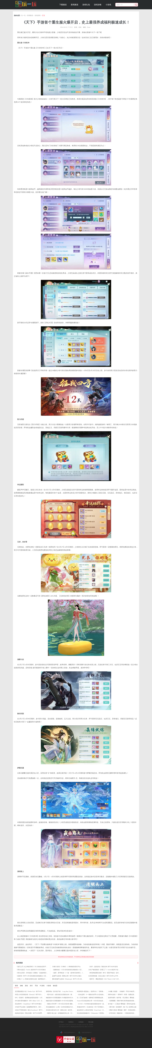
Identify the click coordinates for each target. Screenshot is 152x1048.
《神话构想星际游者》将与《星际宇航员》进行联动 (105, 973)
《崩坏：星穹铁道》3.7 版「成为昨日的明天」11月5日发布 (71, 973)
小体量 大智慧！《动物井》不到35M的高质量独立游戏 (125, 991)
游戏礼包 (86, 5)
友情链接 (80, 1022)
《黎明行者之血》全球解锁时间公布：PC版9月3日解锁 (63, 1013)
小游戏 (108, 5)
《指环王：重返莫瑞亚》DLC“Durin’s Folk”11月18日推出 (106, 979)
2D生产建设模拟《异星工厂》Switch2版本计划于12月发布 (106, 970)
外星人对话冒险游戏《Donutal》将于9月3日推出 (30, 994)
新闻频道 (74, 5)
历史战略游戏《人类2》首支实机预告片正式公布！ (62, 1007)
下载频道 (63, 5)
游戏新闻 (37, 15)
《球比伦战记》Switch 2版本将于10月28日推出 (31, 970)
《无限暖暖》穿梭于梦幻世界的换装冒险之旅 (122, 1001)
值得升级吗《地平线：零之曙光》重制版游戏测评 (124, 997)
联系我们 (71, 1022)
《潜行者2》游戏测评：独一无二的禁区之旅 (122, 1007)
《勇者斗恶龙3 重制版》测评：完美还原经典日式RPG (125, 1010)
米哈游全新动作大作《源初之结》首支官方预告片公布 (63, 1010)
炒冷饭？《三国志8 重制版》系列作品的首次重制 (124, 1004)
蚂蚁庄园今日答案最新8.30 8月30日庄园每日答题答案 (63, 1001)
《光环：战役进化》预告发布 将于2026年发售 (103, 966)
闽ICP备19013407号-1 (65, 1026)
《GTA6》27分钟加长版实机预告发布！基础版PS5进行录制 (96, 1004)
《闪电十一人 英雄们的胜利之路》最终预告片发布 (32, 979)
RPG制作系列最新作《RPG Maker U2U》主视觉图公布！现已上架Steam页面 (39, 1001)
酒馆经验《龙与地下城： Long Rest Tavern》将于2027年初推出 (66, 991)
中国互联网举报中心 (69, 1032)
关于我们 (61, 1022)
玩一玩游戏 (26, 4)
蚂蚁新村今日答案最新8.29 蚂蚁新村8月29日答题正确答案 (64, 997)
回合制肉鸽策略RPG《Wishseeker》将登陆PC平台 (92, 1013)
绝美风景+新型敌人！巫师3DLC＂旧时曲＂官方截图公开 (95, 991)
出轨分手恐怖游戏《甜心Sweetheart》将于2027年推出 (32, 1010)
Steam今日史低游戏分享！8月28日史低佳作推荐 (92, 1001)
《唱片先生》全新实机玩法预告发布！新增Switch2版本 (63, 994)
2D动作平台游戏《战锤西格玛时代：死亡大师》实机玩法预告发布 (36, 1007)
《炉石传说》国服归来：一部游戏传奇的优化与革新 (124, 1013)
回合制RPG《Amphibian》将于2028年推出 (28, 1004)
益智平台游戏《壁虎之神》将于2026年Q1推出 (66, 976)
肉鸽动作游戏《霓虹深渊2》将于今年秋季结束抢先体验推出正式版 (36, 1013)
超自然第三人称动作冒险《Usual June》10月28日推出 (94, 1010)
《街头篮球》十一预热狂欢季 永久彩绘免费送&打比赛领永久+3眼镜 (99, 994)
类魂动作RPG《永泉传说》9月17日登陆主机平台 (92, 1007)
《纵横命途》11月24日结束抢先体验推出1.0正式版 (68, 970)
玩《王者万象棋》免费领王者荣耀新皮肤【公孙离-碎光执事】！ (97, 997)
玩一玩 (23, 15)
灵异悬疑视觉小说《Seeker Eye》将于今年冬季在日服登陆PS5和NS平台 (38, 991)
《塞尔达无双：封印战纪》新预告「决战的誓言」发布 (33, 973)
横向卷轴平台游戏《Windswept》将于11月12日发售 (68, 979)
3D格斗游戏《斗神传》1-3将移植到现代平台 (66, 966)
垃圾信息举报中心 (87, 1032)
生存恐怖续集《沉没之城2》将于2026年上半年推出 (104, 976)
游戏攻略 (97, 5)
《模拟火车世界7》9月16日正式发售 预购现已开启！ (63, 1004)
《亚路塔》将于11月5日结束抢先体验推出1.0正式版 (32, 976)
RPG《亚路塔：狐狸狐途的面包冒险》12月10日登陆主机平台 (34, 997)
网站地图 (90, 1022)
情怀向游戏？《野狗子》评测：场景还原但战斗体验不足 (126, 994)
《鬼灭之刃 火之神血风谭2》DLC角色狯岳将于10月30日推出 (35, 966)
